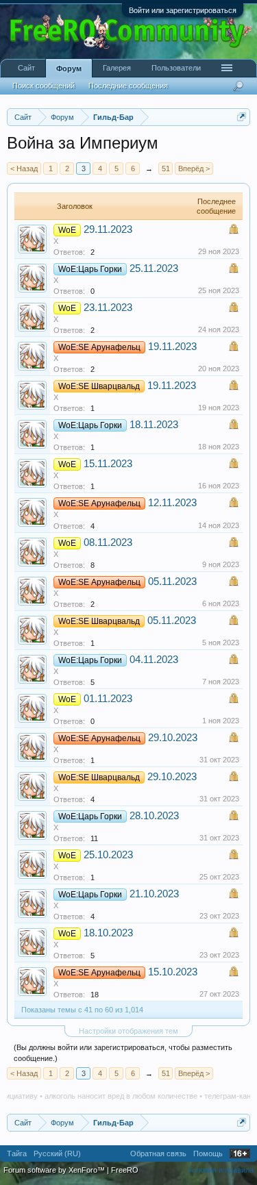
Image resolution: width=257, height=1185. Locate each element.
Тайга (17, 1153)
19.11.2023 (172, 346)
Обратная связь (158, 1153)
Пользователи (176, 68)
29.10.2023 (172, 737)
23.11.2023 (108, 307)
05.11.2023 (172, 581)
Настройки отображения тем (128, 1031)
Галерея (117, 68)
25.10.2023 (108, 854)
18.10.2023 (108, 932)
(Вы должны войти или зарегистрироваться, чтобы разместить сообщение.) (123, 1052)
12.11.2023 (172, 502)
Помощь (208, 1153)
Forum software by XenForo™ (55, 1170)
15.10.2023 (172, 971)
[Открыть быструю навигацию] (241, 116)
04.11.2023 (154, 659)
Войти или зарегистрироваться (182, 10)
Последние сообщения (128, 86)
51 (166, 168)
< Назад (24, 168)
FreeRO (124, 1170)
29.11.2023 (108, 229)
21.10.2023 (154, 893)
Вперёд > (194, 168)
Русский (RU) (57, 1153)
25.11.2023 (154, 268)
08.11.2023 (108, 542)
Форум (69, 68)
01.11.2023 (108, 698)
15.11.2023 (108, 463)
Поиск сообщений (43, 86)
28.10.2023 (154, 815)
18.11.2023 (154, 424)
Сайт (26, 68)
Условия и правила (221, 1170)
